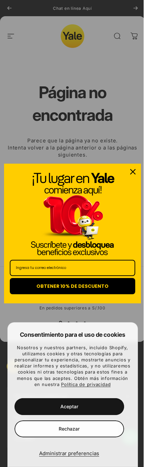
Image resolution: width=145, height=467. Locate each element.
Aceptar (69, 406)
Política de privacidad (86, 384)
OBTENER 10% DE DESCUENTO (70, 286)
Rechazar (69, 429)
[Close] (128, 172)
